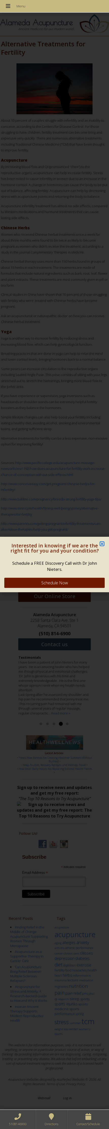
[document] (54, 564)
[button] (102, 544)
